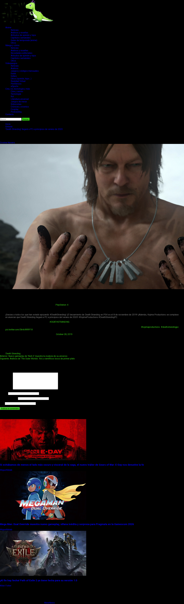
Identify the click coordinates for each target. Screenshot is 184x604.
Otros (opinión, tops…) (21, 78)
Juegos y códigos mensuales (25, 71)
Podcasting (16, 112)
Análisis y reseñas (19, 32)
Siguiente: (37, 358)
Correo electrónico (8, 398)
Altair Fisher (6, 585)
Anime (8, 27)
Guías (13, 73)
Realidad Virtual (18, 81)
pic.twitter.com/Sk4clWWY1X (19, 329)
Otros (13, 43)
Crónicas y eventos (20, 106)
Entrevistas (16, 104)
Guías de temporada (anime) (24, 40)
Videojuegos (11, 63)
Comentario (6, 388)
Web (2, 403)
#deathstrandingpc (170, 327)
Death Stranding (13, 353)
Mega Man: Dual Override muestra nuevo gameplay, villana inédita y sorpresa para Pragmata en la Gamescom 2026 (67, 524)
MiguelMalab (6, 470)
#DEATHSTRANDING (59, 322)
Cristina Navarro (7, 142)
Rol (12, 96)
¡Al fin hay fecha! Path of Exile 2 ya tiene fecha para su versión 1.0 (38, 580)
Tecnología (16, 94)
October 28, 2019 (64, 334)
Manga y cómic (12, 45)
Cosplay (14, 109)
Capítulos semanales (21, 37)
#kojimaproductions (150, 327)
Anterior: (33, 356)
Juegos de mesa (19, 101)
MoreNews (49, 602)
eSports (14, 86)
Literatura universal (20, 99)
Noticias (15, 30)
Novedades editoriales (21, 53)
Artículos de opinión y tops (23, 35)
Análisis (14, 68)
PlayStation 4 (61, 305)
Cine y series (17, 91)
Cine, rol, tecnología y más (17, 89)
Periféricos (16, 83)
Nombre (4, 393)
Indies (14, 76)
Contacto (9, 114)
